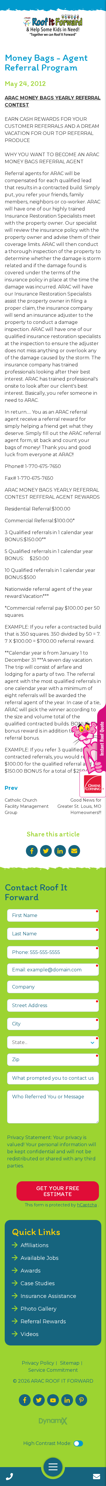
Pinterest (81, 1400)
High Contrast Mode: (47, 1443)
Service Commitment (53, 1370)
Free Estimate (96, 1476)
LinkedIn (60, 851)
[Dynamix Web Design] (53, 1421)
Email (74, 851)
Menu (53, 1467)
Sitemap (70, 1363)
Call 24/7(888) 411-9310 (9, 1476)
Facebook (32, 851)
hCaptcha (87, 1205)
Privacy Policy (38, 1363)
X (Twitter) (39, 1400)
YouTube (53, 1400)
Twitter (46, 851)
